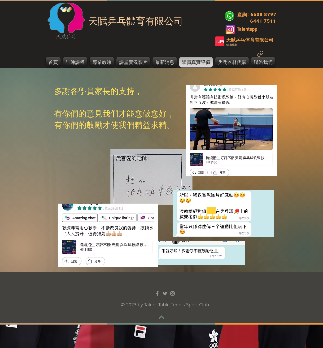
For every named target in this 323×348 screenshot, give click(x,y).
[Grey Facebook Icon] (157, 293)
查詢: (243, 14)
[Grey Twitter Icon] (165, 293)
